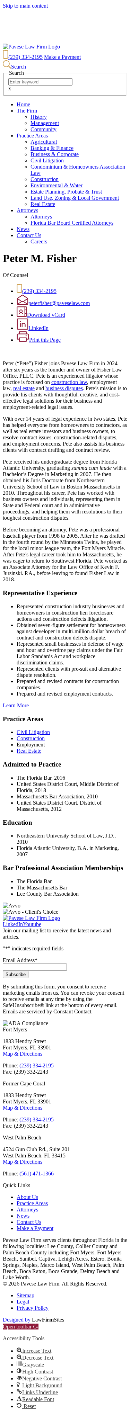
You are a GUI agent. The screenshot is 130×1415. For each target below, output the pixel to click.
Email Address (20, 960)
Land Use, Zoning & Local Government (75, 198)
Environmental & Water (57, 185)
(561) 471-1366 (36, 1173)
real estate (24, 388)
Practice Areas (32, 135)
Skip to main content (25, 6)
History (39, 117)
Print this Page (45, 340)
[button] (20, 1326)
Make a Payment (62, 57)
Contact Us (29, 235)
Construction (45, 179)
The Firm (27, 111)
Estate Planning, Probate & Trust (66, 192)
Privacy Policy (33, 1308)
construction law (69, 382)
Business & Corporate (55, 154)
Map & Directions (22, 1054)
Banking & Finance (52, 148)
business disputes (64, 388)
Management (45, 123)
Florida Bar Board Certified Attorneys (72, 223)
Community (44, 129)
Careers (39, 241)
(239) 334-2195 (25, 57)
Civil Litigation (47, 160)
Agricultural (44, 142)
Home (23, 104)
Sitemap (25, 1295)
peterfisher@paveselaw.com (59, 303)
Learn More (16, 705)
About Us (27, 1197)
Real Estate (43, 204)
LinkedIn (38, 328)
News (23, 229)
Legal (23, 1302)
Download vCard (46, 315)
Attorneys (27, 210)
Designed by (17, 1320)
